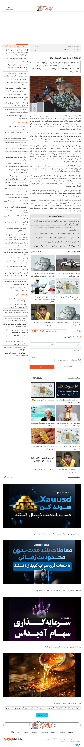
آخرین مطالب (20, 122)
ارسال (42, 366)
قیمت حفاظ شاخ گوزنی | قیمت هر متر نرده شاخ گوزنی (16, 348)
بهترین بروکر (26, 708)
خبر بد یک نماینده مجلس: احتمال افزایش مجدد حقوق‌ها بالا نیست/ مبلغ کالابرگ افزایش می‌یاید (17, 52)
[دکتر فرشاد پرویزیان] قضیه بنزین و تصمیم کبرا (16, 133)
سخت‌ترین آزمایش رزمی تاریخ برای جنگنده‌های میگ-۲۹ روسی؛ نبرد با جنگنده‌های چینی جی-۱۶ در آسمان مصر (17, 237)
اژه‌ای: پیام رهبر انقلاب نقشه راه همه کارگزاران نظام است (16, 158)
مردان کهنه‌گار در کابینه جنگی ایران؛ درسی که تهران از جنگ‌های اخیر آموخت (55, 242)
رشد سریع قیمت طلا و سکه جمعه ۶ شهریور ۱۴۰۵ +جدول (16, 117)
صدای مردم (44, 732)
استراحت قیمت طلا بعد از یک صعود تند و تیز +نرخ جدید (16, 143)
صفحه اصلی (76, 46)
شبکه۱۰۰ (70, 732)
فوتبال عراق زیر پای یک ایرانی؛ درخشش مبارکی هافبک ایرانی (18, 305)
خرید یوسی (43, 708)
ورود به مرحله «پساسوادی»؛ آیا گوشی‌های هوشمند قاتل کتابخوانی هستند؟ (55, 233)
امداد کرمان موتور (52, 708)
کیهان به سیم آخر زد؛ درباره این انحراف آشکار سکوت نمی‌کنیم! (16, 223)
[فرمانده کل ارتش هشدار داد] (55, 94)
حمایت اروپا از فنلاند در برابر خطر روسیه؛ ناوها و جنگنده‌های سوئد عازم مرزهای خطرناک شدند (17, 82)
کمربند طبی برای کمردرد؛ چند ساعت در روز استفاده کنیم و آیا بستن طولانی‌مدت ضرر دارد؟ (15, 312)
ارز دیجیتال (18, 708)
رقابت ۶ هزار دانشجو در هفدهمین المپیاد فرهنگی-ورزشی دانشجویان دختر (17, 164)
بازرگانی (22, 294)
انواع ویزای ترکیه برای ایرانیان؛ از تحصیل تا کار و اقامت (18, 299)
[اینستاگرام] (11, 739)
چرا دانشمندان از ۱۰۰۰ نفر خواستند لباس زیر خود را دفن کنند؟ (17, 171)
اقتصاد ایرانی (34, 708)
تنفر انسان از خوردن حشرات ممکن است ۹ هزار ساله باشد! (17, 289)
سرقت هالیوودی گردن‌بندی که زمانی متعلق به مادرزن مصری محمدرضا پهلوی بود (16, 275)
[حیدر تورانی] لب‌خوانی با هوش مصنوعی (18, 127)
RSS (12, 732)
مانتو (78, 708)
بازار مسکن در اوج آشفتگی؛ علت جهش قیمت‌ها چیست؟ (16, 244)
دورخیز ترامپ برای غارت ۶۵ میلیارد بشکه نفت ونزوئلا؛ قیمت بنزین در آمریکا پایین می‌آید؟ (16, 151)
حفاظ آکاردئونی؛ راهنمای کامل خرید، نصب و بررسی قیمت (16, 354)
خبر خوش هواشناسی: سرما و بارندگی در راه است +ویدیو (16, 189)
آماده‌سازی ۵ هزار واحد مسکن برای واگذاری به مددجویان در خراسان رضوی (17, 177)
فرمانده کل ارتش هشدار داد (65, 58)
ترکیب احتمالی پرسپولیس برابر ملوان (15, 138)
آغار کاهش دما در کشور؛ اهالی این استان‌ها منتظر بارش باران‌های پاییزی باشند (17, 67)
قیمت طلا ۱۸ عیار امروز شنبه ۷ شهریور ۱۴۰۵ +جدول (16, 59)
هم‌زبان (53, 732)
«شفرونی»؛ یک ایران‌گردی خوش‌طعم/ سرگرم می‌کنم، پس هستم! (16, 282)
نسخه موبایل (42, 715)
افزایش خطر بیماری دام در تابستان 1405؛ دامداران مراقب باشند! (17, 331)
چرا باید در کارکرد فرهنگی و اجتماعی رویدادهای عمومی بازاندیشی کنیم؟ (16, 183)
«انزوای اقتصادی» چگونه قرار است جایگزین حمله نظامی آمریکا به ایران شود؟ (55, 246)
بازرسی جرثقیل (71, 708)
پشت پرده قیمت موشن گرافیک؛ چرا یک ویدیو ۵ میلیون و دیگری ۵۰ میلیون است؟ (15, 325)
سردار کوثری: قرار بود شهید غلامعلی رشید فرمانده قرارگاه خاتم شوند (16, 110)
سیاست (69, 46)
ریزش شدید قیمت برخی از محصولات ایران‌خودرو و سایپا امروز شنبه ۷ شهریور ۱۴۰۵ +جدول (16, 260)
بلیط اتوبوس (9, 708)
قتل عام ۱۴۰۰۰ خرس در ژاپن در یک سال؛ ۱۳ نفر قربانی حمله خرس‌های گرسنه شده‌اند (16, 97)
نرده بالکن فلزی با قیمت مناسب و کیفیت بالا (17, 336)
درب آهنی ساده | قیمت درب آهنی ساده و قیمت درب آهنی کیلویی (16, 342)
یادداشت (35, 732)
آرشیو (18, 732)
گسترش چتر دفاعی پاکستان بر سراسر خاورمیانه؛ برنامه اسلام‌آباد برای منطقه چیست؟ (16, 209)
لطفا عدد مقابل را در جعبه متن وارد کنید (69, 361)
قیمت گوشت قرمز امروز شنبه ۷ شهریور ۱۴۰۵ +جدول (16, 202)
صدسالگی (62, 732)
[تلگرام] (5, 739)
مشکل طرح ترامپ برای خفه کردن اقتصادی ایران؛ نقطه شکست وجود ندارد (55, 237)
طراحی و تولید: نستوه (70, 745)
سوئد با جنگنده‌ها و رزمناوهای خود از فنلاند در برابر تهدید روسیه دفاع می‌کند (16, 89)
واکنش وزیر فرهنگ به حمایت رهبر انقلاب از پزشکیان (17, 229)
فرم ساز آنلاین (62, 708)
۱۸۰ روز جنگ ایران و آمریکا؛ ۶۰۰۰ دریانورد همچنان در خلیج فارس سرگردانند (16, 74)
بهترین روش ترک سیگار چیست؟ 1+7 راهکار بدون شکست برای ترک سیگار (16, 319)
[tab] (22, 45)
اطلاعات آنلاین (45, 8)
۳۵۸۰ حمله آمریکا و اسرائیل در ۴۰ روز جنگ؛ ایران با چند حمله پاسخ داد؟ (16, 104)
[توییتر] (8, 739)
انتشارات (26, 732)
